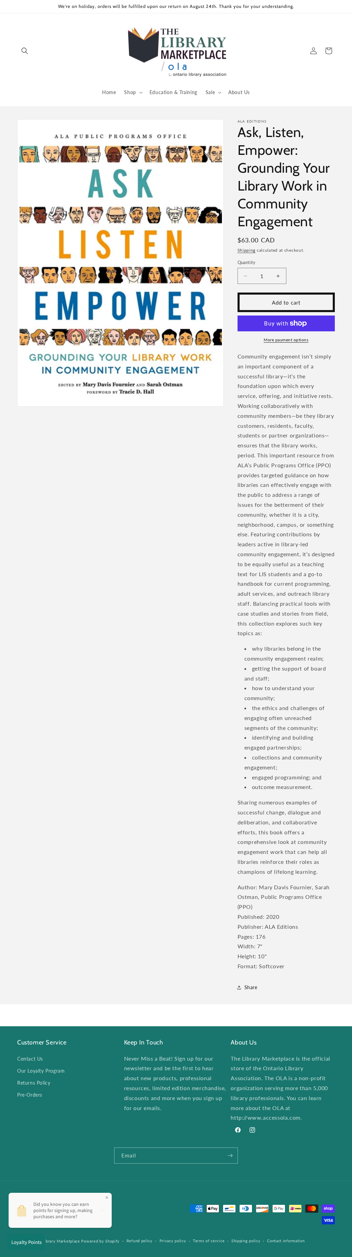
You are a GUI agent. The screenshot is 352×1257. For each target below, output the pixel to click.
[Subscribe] (230, 1155)
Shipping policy (246, 1240)
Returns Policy (33, 1083)
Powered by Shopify (100, 1241)
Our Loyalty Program (41, 1071)
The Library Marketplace (57, 1241)
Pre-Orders (29, 1095)
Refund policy (139, 1240)
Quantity (247, 262)
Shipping (247, 250)
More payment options (286, 339)
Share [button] (250, 987)
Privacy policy (173, 1240)
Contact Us (30, 1059)
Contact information (286, 1240)
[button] (24, 50)
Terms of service (208, 1240)
